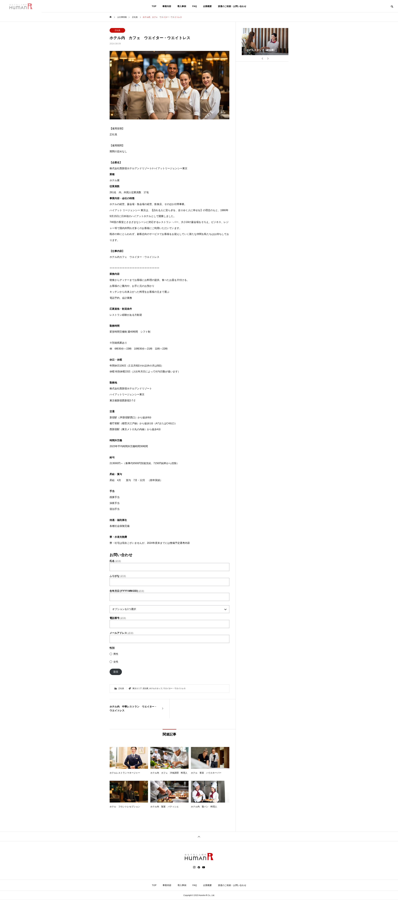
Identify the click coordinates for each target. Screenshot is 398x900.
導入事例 (181, 6)
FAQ (194, 6)
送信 (115, 671)
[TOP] (199, 836)
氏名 (115, 561)
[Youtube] (203, 867)
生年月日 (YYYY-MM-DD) (127, 591)
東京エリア (137, 688)
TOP (154, 6)
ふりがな (118, 576)
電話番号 (118, 618)
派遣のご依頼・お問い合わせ (232, 6)
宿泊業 (145, 688)
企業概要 (207, 6)
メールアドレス (121, 633)
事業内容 (166, 6)
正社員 (117, 30)
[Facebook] (199, 867)
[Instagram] (194, 867)
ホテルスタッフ (155, 688)
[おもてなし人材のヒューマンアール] (21, 6)
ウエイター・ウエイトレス (174, 688)
